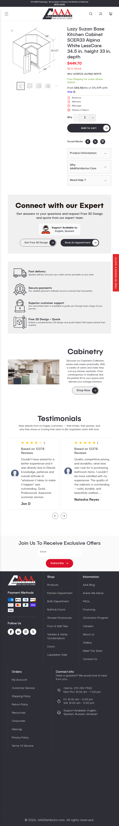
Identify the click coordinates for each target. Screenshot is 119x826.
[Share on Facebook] (87, 141)
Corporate (18, 721)
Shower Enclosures (59, 618)
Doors (51, 646)
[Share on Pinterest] (102, 141)
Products (52, 585)
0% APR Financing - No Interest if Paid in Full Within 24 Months (59, 2)
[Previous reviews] (55, 516)
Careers (88, 626)
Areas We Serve (93, 593)
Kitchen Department (59, 593)
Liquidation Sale (57, 654)
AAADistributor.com (51, 820)
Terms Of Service (22, 745)
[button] (6, 13)
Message (76, 106)
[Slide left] (11, 85)
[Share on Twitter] (95, 141)
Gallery (87, 642)
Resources (19, 712)
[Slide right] (56, 85)
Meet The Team (92, 651)
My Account (19, 679)
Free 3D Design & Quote (116, 272)
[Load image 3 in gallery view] (39, 86)
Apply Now (59, 4)
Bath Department (58, 601)
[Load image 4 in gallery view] (48, 86)
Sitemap (17, 729)
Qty (69, 117)
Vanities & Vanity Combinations (57, 636)
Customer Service (23, 688)
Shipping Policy (21, 696)
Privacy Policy (20, 737)
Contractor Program (95, 618)
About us (88, 634)
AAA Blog (89, 585)
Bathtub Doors (56, 609)
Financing (89, 609)
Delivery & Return (80, 110)
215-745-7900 (82, 688)
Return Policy (20, 704)
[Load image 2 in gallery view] (30, 86)
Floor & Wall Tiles (57, 626)
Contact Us (90, 659)
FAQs (86, 601)
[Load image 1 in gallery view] (20, 86)
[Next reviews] (64, 516)
